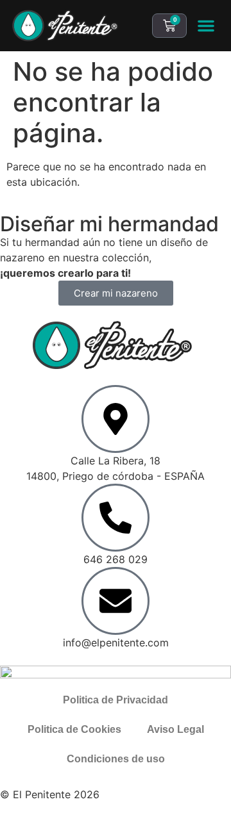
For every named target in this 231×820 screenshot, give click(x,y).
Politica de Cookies (74, 729)
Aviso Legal (175, 729)
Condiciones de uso (116, 758)
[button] (206, 25)
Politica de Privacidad (115, 699)
